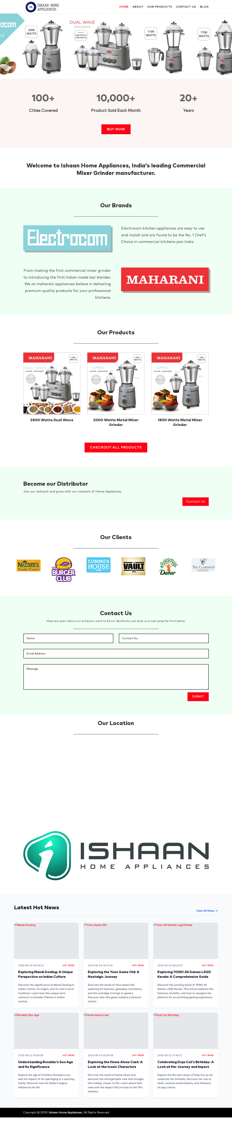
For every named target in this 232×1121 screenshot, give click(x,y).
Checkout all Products (116, 447)
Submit (198, 696)
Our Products (159, 7)
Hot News (69, 965)
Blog (204, 7)
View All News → (207, 910)
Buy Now (116, 129)
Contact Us (186, 7)
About (138, 7)
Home (124, 7)
